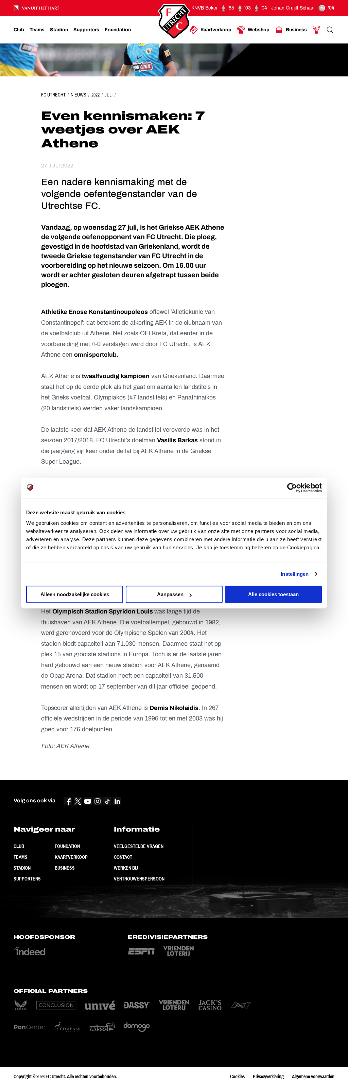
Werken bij (126, 868)
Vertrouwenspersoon (139, 879)
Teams (21, 857)
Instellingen (295, 574)
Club (19, 846)
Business (65, 868)
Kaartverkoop (71, 857)
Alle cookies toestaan (273, 594)
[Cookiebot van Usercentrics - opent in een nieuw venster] (292, 488)
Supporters (27, 879)
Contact (123, 857)
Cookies (237, 1076)
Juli (108, 95)
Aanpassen (170, 594)
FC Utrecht (53, 95)
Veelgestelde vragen (138, 846)
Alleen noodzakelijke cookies (74, 594)
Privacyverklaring (268, 1076)
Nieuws (78, 95)
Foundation (67, 846)
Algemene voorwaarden (313, 1076)
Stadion (22, 868)
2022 (95, 95)
